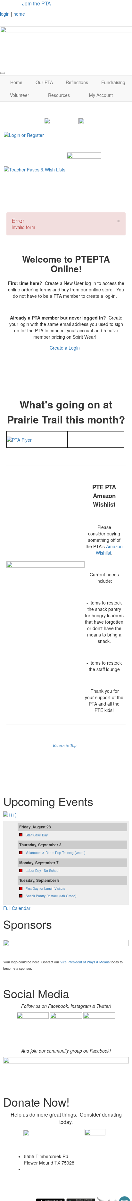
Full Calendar (16, 908)
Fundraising (113, 82)
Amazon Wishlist (109, 549)
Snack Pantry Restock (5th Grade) (51, 896)
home (19, 14)
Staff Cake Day (37, 835)
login (5, 14)
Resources (59, 95)
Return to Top (65, 745)
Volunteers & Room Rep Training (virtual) (55, 852)
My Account (101, 95)
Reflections (77, 82)
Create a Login (65, 347)
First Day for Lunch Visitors (45, 888)
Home (16, 82)
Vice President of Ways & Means (85, 962)
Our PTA (44, 82)
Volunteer (19, 95)
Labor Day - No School (42, 870)
